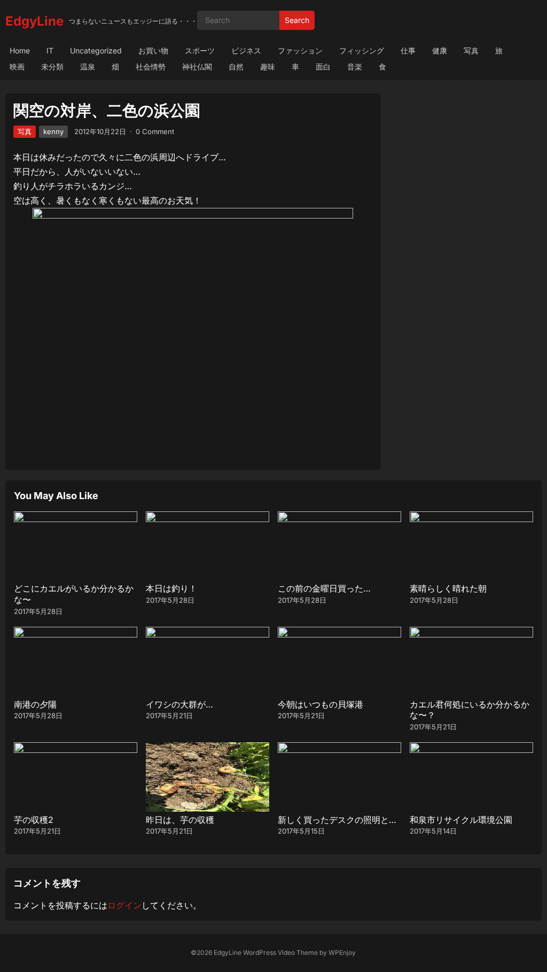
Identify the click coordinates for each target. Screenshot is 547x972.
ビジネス (246, 50)
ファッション (300, 50)
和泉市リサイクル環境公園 (461, 819)
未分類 (52, 66)
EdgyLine (34, 21)
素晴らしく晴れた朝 (448, 588)
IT (49, 50)
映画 (17, 66)
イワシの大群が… (179, 704)
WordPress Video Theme (280, 952)
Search (297, 20)
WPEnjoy (342, 952)
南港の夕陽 (35, 704)
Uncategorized (96, 50)
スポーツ (200, 50)
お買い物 (153, 50)
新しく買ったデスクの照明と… (337, 819)
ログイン (124, 905)
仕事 (408, 50)
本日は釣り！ (171, 588)
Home (20, 50)
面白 (323, 66)
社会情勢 (151, 66)
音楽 (354, 66)
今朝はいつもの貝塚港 (320, 704)
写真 (471, 50)
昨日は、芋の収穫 (180, 819)
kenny (53, 131)
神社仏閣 (197, 66)
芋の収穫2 (33, 819)
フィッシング (361, 50)
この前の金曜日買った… (324, 588)
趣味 (267, 66)
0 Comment (155, 131)
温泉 (87, 66)
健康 (439, 50)
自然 (236, 66)
